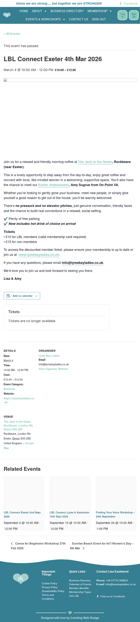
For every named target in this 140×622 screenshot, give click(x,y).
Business (9, 389)
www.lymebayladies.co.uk (39, 254)
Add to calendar (22, 296)
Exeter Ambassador (53, 184)
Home (24, 11)
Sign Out (99, 19)
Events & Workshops (43, 19)
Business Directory (67, 11)
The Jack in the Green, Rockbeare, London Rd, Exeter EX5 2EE (18, 425)
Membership (97, 11)
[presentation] (24, 492)
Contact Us (78, 19)
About (37, 11)
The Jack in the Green (95, 161)
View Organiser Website (53, 369)
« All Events (12, 33)
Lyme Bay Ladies (49, 355)
